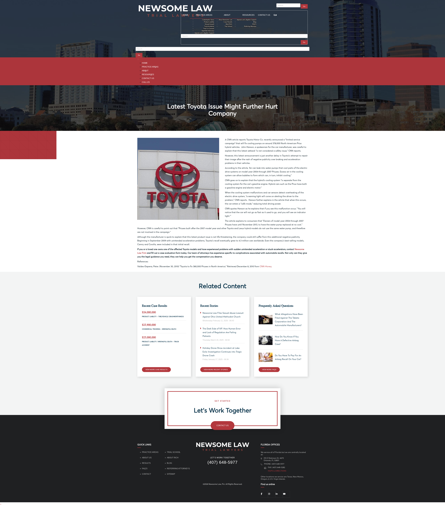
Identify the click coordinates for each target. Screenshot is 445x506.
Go (139, 55)
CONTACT (146, 474)
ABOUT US (147, 458)
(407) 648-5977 (222, 462)
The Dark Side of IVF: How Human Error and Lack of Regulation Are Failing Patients (222, 332)
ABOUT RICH (172, 458)
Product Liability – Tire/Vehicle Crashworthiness (163, 316)
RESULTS (146, 463)
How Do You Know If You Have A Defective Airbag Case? (287, 340)
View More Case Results (156, 370)
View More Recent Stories (216, 370)
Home (145, 63)
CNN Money (266, 266)
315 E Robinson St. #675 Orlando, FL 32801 (274, 459)
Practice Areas (150, 67)
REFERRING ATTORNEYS (178, 469)
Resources (148, 74)
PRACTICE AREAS (150, 452)
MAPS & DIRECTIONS (277, 471)
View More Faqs (269, 370)
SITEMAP (171, 474)
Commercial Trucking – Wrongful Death (159, 329)
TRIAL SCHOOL (173, 452)
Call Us (146, 82)
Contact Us (148, 78)
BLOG (169, 463)
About (145, 71)
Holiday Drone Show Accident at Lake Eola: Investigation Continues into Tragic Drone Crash (222, 352)
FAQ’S (144, 469)
